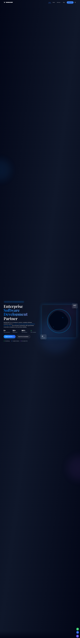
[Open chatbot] (77, 636)
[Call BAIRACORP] (77, 632)
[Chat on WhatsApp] (77, 629)
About (54, 2)
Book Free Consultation (23, 336)
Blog (64, 2)
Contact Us (70, 2)
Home (50, 2)
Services (58, 2)
